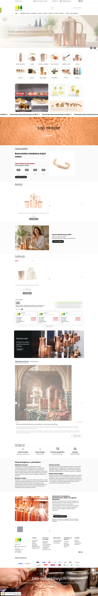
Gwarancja (66, 541)
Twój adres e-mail (56, 514)
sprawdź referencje (57, 454)
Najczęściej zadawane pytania (36, 546)
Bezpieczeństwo (35, 548)
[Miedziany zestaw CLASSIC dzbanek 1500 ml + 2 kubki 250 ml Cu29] (33, 200)
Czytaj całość (76, 436)
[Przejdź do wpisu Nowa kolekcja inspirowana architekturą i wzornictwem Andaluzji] (43, 393)
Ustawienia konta (57, 541)
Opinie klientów (77, 543)
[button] (75, 8)
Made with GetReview (17, 594)
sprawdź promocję (21, 177)
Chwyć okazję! (21, 148)
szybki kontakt (39, 454)
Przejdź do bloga (33, 361)
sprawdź (49, 135)
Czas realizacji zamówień (46, 547)
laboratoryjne (74, 453)
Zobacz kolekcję (58, 241)
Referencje (76, 544)
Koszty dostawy (46, 545)
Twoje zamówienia (57, 540)
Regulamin (67, 519)
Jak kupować (35, 540)
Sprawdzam (49, 586)
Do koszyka (33, 219)
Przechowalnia (56, 543)
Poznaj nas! (76, 541)
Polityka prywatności (35, 543)
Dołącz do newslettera (60, 516)
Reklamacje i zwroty (66, 546)
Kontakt (76, 540)
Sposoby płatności (47, 549)
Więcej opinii (49, 326)
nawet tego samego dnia (22, 454)
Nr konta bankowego (66, 544)
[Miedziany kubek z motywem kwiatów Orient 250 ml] (27, 272)
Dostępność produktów (45, 542)
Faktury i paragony (47, 544)
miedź (17, 422)
